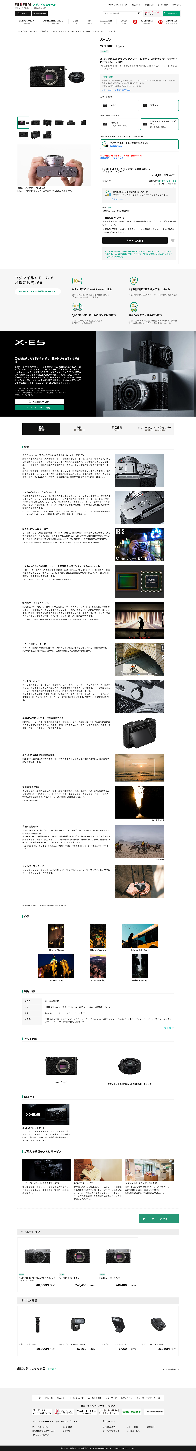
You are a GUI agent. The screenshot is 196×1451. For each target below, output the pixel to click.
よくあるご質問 (163, 5)
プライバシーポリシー (41, 1427)
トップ (38, 1398)
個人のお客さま (109, 1427)
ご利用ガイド (149, 5)
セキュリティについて (41, 1435)
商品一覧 (49, 1398)
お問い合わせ (176, 5)
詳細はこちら (116, 146)
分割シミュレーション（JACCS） (116, 90)
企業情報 (151, 1427)
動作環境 (66, 1431)
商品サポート (136, 5)
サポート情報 (132, 1427)
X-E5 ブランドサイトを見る (39, 408)
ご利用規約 (67, 1427)
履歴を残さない (172, 1369)
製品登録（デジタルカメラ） (149, 1398)
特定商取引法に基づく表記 (43, 1431)
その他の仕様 (168, 1028)
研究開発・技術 (133, 1431)
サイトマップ (111, 1398)
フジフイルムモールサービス (117, 5)
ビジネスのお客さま (111, 1431)
